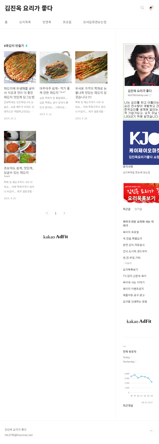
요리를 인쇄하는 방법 (135, 301)
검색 (142, 8)
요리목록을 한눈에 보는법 (136, 172)
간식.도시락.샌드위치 (135, 251)
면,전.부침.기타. (132, 258)
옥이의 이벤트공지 (133, 289)
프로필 (67, 22)
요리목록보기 (130, 269)
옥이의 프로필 (131, 232)
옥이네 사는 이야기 (134, 282)
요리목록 (25, 22)
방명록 (46, 22)
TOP (151, 431)
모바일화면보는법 (94, 22)
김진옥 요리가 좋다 (29, 7)
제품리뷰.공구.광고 (134, 295)
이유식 (128, 263)
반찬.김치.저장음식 (134, 245)
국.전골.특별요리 (132, 238)
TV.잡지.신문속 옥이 (134, 276)
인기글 (138, 209)
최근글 (126, 209)
